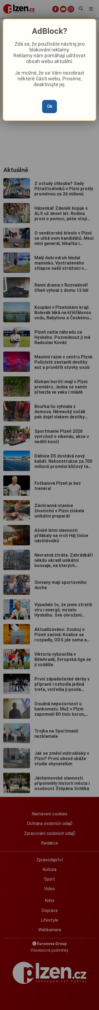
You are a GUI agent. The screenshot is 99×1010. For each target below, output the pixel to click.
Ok (49, 106)
